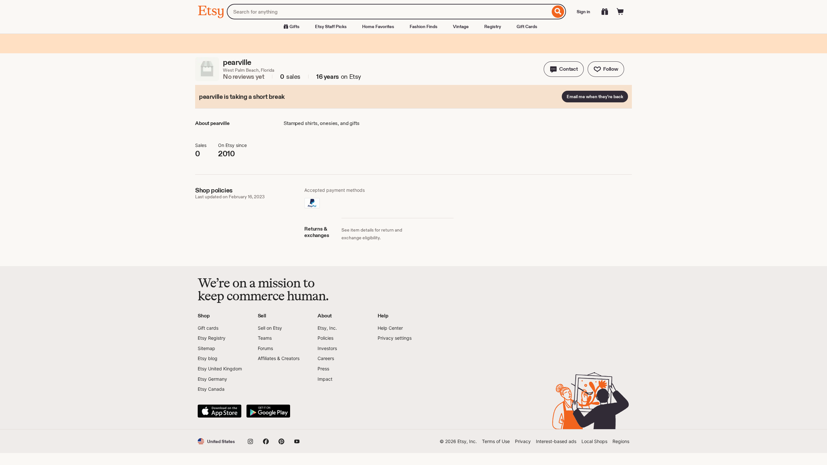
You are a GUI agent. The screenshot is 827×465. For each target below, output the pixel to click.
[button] (564, 69)
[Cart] (620, 11)
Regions (620, 441)
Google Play (268, 411)
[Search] (558, 11)
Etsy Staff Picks (331, 26)
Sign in (583, 11)
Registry (492, 26)
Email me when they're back (595, 96)
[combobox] (388, 11)
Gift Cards (527, 26)
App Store (219, 411)
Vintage (461, 26)
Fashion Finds (423, 26)
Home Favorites (378, 26)
